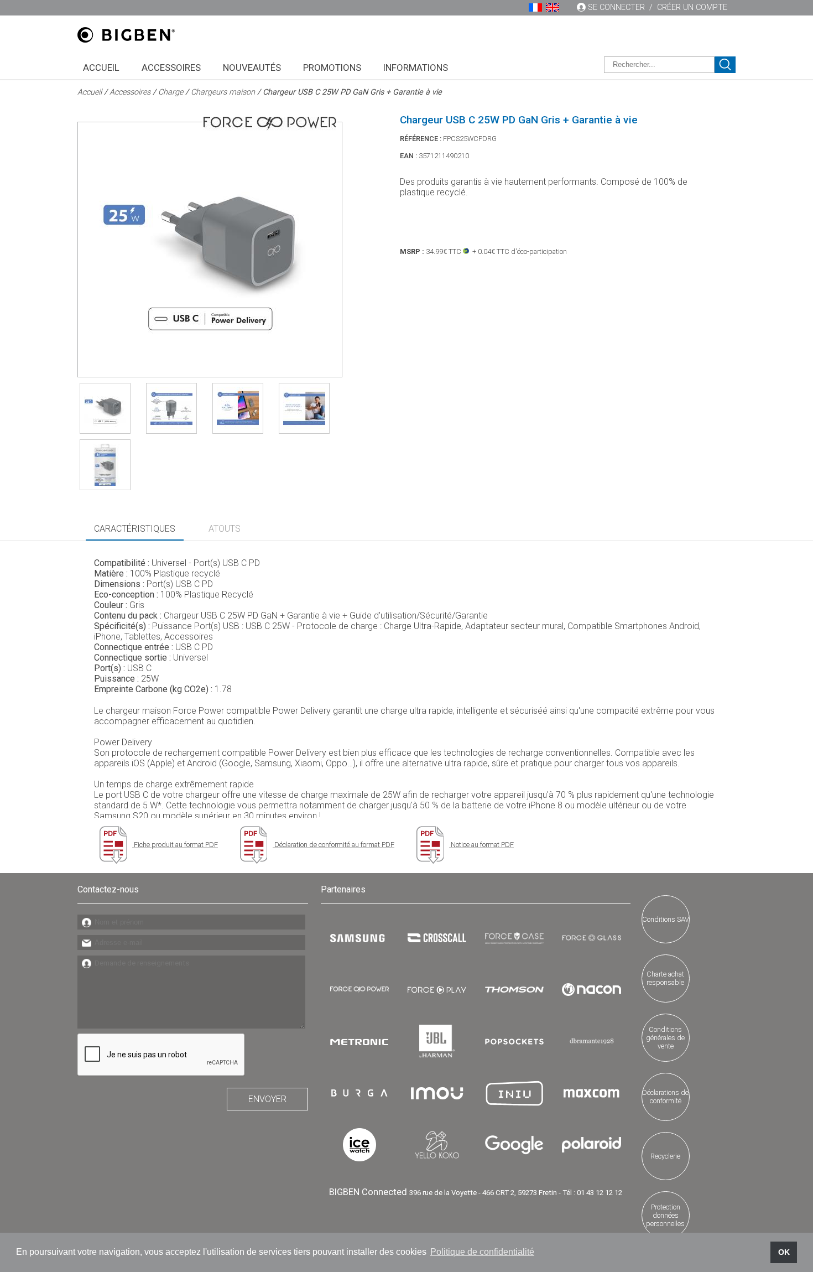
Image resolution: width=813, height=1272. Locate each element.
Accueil (101, 67)
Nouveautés (252, 67)
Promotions (332, 67)
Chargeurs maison (223, 92)
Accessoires (171, 67)
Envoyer (267, 1099)
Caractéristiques (134, 528)
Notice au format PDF (481, 844)
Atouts (225, 528)
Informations (415, 67)
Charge (170, 92)
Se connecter (616, 7)
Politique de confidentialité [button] (482, 1252)
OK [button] (784, 1252)
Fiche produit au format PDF (175, 844)
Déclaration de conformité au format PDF (333, 844)
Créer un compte (692, 7)
